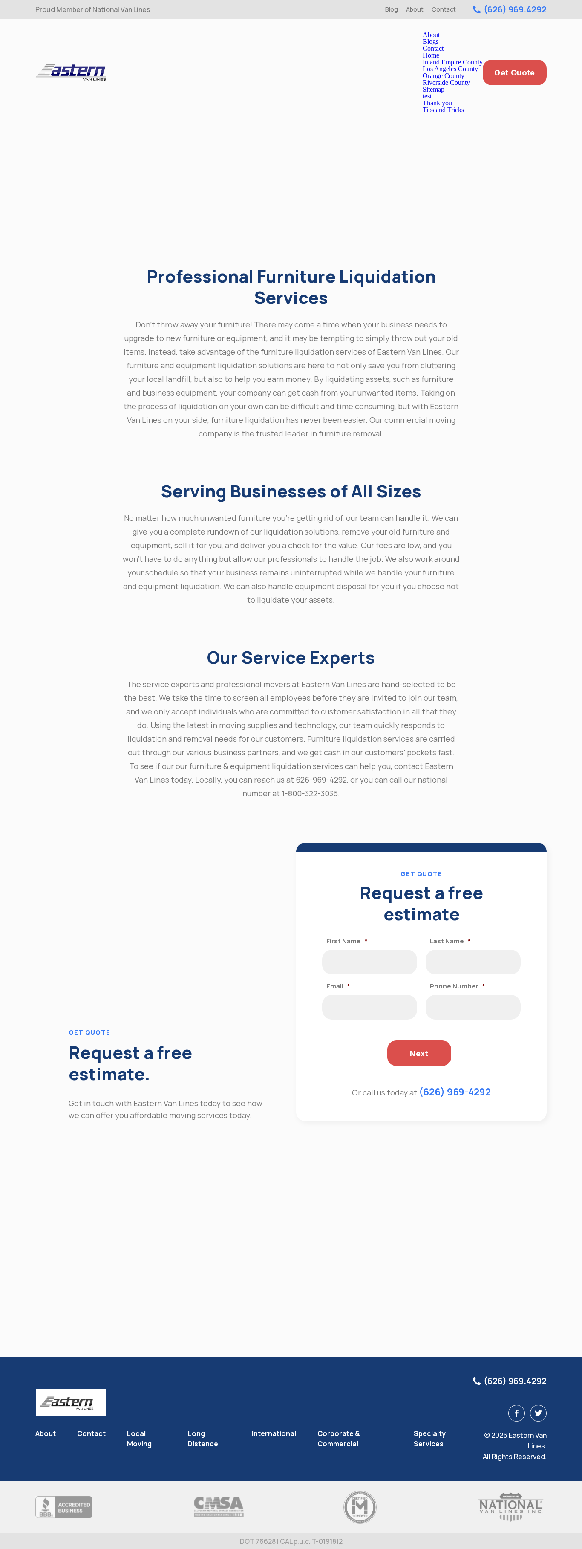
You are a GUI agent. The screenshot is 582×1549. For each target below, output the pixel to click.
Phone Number (457, 986)
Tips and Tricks (443, 109)
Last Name (450, 940)
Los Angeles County (450, 68)
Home (431, 55)
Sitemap (433, 89)
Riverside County (446, 82)
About (415, 9)
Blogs (430, 41)
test (427, 96)
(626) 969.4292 (515, 9)
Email (338, 986)
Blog (391, 9)
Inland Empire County (453, 62)
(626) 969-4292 (455, 1091)
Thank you (437, 103)
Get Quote (514, 72)
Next (419, 1053)
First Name (347, 940)
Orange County (443, 75)
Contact (444, 9)
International (274, 1433)
